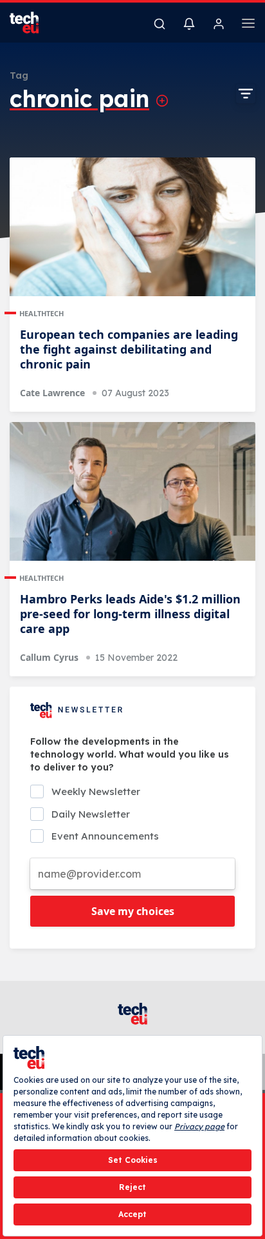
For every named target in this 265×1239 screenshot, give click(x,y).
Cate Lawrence (52, 393)
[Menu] (248, 25)
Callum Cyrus (49, 657)
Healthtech (41, 313)
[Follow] (162, 100)
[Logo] (32, 23)
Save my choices (132, 911)
